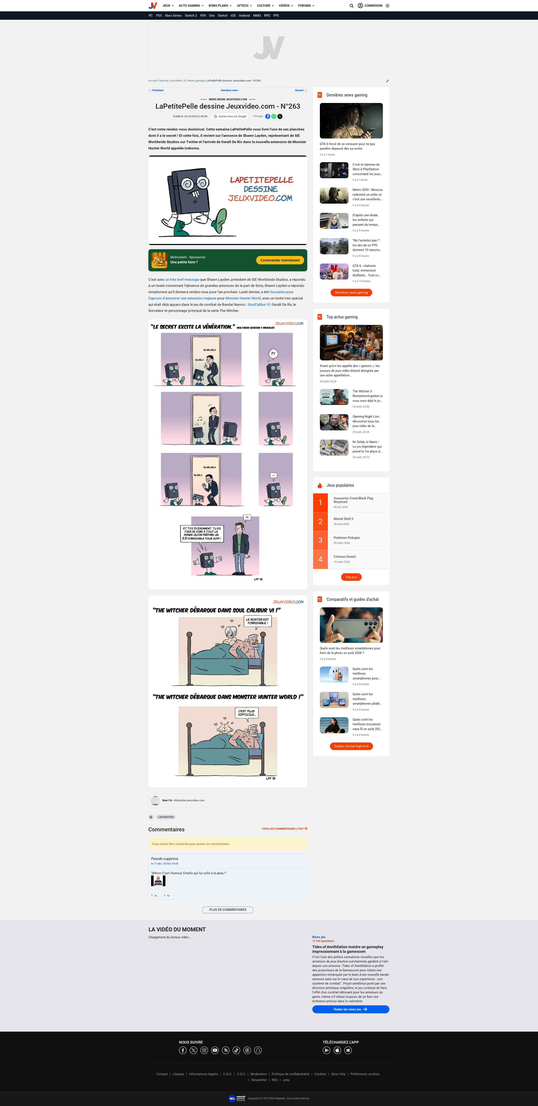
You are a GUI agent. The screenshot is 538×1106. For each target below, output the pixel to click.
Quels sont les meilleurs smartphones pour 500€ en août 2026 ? (367, 674)
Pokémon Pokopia (347, 538)
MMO (257, 15)
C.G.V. (241, 1074)
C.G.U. (227, 1074)
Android (244, 15)
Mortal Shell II (343, 519)
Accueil (152, 80)
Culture (263, 6)
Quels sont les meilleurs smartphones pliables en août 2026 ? (368, 699)
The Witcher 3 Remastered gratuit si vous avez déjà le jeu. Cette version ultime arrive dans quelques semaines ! (368, 396)
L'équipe (178, 1074)
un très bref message (182, 279)
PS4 (203, 15)
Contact (162, 1074)
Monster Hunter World (243, 298)
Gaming (163, 80)
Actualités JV (178, 80)
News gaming (196, 80)
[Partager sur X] (279, 116)
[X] (193, 1050)
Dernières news (229, 90)
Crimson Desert (345, 557)
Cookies (320, 1074)
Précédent (158, 90)
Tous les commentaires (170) (282, 828)
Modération (259, 1074)
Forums (304, 6)
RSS (275, 1080)
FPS (276, 15)
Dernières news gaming (351, 292)
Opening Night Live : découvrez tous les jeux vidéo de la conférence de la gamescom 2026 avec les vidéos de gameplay (367, 421)
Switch (222, 15)
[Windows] (348, 1050)
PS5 (159, 15)
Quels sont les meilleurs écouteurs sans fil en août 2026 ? (367, 725)
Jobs (286, 1080)
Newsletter (259, 1080)
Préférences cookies (365, 1074)
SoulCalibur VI (259, 304)
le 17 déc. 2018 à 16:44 (164, 863)
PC (151, 15)
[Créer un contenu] (388, 81)
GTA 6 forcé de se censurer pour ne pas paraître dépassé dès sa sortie (347, 146)
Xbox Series (173, 15)
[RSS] (225, 1050)
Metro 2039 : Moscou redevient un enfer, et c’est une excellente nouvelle (368, 195)
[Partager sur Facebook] (267, 116)
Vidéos (284, 6)
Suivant (299, 90)
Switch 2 (191, 15)
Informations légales (203, 1074)
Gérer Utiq (338, 1074)
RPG (267, 15)
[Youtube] (215, 1050)
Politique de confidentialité (290, 1074)
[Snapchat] (258, 1050)
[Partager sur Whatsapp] (273, 116)
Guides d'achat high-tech (351, 746)
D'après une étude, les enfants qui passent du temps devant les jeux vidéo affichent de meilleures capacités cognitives (367, 220)
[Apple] (337, 1050)
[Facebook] (183, 1050)
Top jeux (351, 577)
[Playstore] (326, 1050)
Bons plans (218, 6)
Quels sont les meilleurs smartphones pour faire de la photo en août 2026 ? (350, 650)
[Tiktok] (236, 1050)
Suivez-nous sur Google (233, 116)
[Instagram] (204, 1050)
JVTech (242, 6)
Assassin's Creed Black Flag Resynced (353, 500)
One (212, 15)
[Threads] (247, 1050)
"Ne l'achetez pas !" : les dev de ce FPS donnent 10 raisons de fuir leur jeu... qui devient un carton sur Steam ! (367, 245)
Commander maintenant (280, 260)
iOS (233, 15)
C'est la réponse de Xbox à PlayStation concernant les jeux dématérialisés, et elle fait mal (366, 170)
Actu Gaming (189, 6)
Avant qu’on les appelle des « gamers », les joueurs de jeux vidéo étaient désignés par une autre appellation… (350, 370)
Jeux (166, 6)
